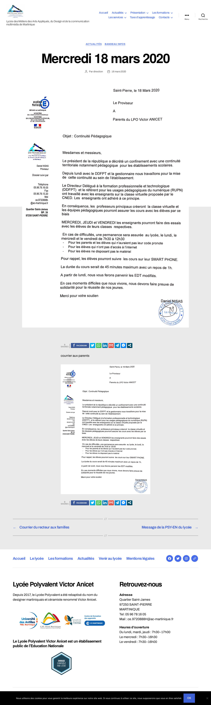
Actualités (117, 12)
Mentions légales (140, 558)
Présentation (137, 12)
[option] (28, 620)
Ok (189, 698)
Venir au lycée (110, 558)
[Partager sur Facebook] (80, 345)
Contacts (164, 17)
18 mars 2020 (119, 71)
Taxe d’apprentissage (142, 17)
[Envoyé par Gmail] (111, 345)
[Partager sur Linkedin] (105, 345)
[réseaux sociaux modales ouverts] (129, 345)
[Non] (207, 698)
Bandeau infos (115, 44)
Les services (115, 17)
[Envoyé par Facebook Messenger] (123, 345)
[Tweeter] (92, 345)
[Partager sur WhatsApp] (98, 345)
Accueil (103, 12)
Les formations (160, 12)
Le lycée (37, 558)
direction (98, 71)
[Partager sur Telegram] (117, 345)
